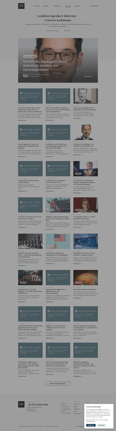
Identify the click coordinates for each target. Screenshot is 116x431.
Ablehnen (101, 425)
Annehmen (91, 425)
